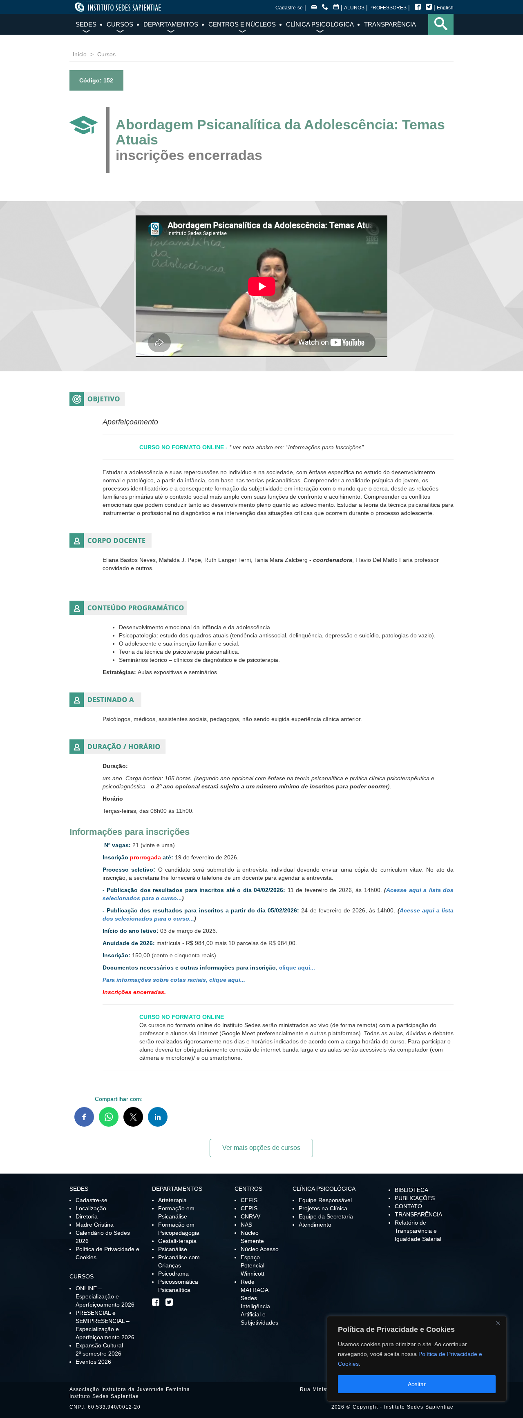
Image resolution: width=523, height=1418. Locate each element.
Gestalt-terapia (177, 1241)
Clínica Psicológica (320, 24)
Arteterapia (172, 1200)
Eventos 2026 (93, 1361)
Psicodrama (173, 1273)
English (445, 8)
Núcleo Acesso (260, 1249)
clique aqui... (297, 967)
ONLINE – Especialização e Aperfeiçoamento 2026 (105, 1296)
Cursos (120, 24)
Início (80, 54)
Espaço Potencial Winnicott (252, 1265)
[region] (417, 1359)
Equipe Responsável (325, 1200)
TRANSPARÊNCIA (418, 1214)
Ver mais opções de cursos (261, 1147)
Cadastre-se (289, 8)
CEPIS (249, 1208)
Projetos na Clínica (323, 1208)
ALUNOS (354, 8)
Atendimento (315, 1224)
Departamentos (170, 24)
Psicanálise (172, 1249)
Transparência (390, 24)
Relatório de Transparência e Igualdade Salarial (418, 1230)
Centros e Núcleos (242, 24)
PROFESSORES (388, 8)
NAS (246, 1224)
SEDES (86, 24)
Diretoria (87, 1216)
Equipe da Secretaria (326, 1216)
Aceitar (417, 1384)
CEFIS (249, 1200)
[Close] (498, 1323)
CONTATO (408, 1206)
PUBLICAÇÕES (415, 1198)
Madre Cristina (95, 1224)
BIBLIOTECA (411, 1190)
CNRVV (250, 1216)
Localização (91, 1208)
